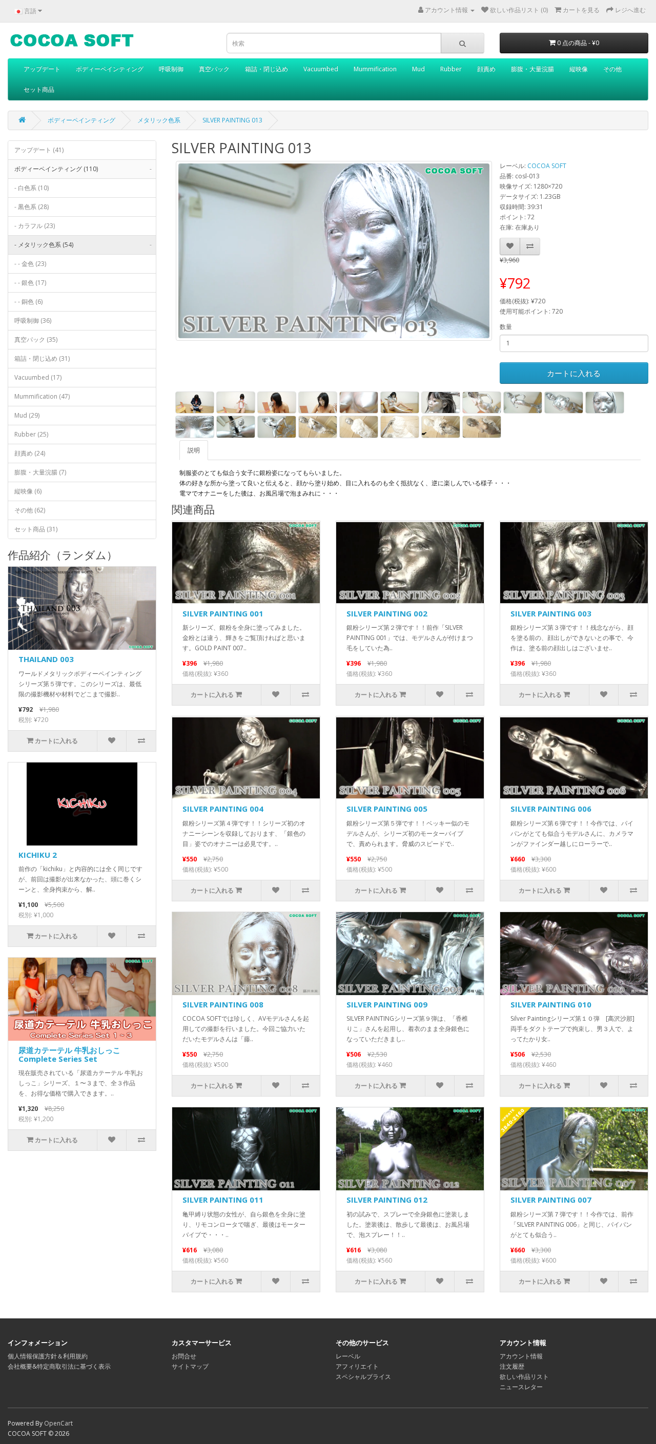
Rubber (451, 69)
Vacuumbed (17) (37, 377)
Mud (418, 69)
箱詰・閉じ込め (266, 69)
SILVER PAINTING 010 (550, 1004)
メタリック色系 (158, 120)
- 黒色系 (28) (31, 206)
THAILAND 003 (46, 659)
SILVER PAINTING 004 (222, 808)
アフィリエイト (357, 1366)
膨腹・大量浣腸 (532, 69)
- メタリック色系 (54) (83, 244)
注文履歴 (512, 1366)
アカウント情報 (521, 1356)
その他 (612, 69)
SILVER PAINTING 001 (222, 613)
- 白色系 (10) (31, 187)
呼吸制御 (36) (32, 320)
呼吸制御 (171, 69)
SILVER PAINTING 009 (386, 1004)
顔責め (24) (29, 453)
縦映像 (578, 69)
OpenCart (58, 1423)
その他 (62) (29, 510)
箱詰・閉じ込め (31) (42, 358)
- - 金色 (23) (30, 263)
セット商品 (39, 89)
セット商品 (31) (35, 529)
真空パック (214, 69)
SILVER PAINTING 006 (550, 808)
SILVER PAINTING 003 (550, 613)
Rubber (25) (31, 434)
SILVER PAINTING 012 (386, 1199)
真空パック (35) (35, 339)
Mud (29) (26, 415)
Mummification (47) (42, 396)
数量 (506, 326)
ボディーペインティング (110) (83, 168)
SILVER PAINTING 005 (386, 808)
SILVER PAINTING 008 (222, 1004)
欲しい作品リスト (524, 1376)
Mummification (375, 69)
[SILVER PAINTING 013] (334, 251)
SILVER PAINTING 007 (550, 1199)
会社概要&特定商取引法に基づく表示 (59, 1366)
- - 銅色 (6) (28, 301)
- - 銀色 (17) (30, 282)
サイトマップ (190, 1366)
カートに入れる (574, 373)
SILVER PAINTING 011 (222, 1199)
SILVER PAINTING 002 (386, 613)
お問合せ (184, 1356)
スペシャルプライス (363, 1376)
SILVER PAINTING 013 (232, 120)
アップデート (42, 69)
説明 (194, 450)
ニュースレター (521, 1387)
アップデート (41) (39, 150)
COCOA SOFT (546, 165)
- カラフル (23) (34, 225)
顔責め (486, 69)
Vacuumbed (320, 69)
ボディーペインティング (110, 69)
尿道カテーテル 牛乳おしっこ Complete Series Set (69, 1054)
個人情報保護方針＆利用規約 (48, 1356)
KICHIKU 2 (37, 855)
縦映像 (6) (28, 491)
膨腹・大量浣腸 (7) (40, 472)
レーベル (348, 1356)
